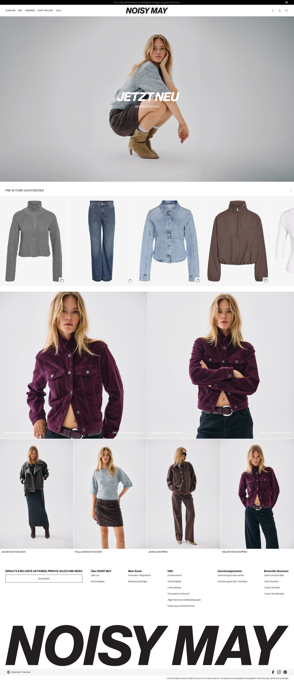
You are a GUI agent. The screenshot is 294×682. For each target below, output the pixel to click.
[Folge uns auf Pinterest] (285, 672)
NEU (20, 10)
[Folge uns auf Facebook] (273, 672)
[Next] (290, 190)
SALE (58, 10)
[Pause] (286, 2)
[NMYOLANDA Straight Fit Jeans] (101, 241)
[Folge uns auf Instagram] (279, 672)
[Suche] (273, 11)
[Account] (280, 11)
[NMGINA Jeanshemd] (169, 241)
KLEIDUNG (10, 10)
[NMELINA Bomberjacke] (237, 241)
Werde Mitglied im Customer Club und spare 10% (147, 2)
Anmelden (44, 578)
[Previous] (283, 190)
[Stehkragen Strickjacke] (34, 241)
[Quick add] (62, 280)
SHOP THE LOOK (45, 10)
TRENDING (30, 10)
